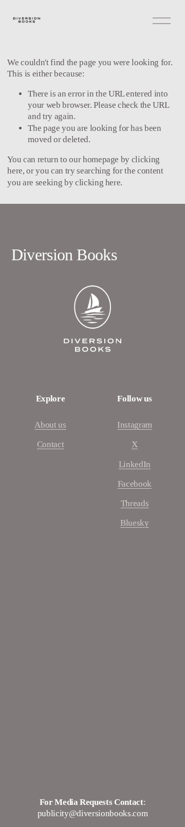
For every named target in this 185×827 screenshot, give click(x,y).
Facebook (135, 484)
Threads (135, 503)
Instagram (134, 425)
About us (50, 425)
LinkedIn (135, 464)
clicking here (98, 182)
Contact (50, 444)
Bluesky (134, 523)
